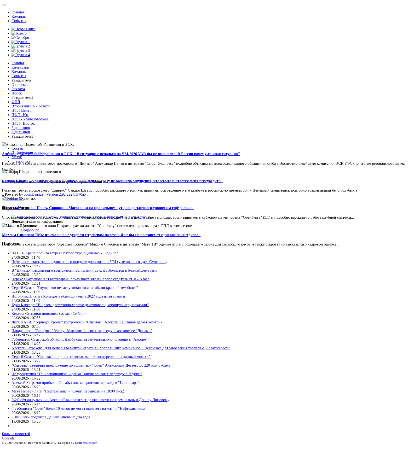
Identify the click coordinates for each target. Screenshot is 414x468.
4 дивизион (21, 132)
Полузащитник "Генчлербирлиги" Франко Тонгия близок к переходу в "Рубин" (77, 374)
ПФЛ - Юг (20, 115)
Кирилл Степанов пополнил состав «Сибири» (49, 313)
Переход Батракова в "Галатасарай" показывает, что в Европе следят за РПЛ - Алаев (81, 279)
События (19, 21)
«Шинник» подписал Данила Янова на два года (51, 417)
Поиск (17, 93)
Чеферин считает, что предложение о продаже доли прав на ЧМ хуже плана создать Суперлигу (89, 262)
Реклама (18, 89)
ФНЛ (16, 102)
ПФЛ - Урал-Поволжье (30, 119)
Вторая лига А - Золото (31, 106)
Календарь (20, 67)
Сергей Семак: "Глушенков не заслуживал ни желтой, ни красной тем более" (75, 288)
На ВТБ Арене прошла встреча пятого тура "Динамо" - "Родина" (65, 253)
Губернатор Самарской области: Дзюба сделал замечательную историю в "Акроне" (80, 339)
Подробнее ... (32, 230)
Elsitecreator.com (86, 443)
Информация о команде (31, 153)
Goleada (8, 438)
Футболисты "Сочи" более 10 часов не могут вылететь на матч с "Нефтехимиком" (79, 408)
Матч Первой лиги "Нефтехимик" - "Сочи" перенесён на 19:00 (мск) (68, 391)
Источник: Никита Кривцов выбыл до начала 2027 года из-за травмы (68, 296)
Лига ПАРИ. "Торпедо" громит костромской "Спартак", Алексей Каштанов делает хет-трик (87, 322)
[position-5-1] (13, 199)
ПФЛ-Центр (21, 110)
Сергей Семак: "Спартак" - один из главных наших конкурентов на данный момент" (81, 357)
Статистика (21, 161)
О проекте (20, 84)
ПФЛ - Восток (23, 123)
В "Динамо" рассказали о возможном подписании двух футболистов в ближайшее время (84, 270)
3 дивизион (21, 128)
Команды (19, 16)
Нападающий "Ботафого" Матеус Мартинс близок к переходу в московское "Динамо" (82, 331)
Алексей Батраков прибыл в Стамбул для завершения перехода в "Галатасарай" (76, 382)
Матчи (17, 157)
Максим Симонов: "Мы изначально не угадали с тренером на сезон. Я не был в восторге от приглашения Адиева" (101, 235)
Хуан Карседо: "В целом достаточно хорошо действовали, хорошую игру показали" (80, 305)
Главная (18, 12)
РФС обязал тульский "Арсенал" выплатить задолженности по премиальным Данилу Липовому (90, 400)
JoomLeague (33, 194)
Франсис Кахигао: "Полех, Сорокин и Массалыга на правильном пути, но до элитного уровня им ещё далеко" (98, 208)
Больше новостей (16, 434)
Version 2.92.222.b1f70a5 (66, 194)
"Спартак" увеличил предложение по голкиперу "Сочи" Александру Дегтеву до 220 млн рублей (91, 365)
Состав (17, 148)
